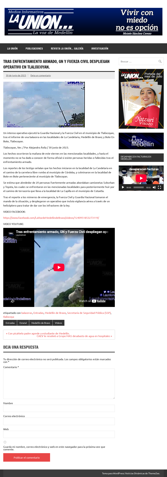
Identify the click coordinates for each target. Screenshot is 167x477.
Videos (58, 322)
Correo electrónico (14, 416)
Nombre (8, 403)
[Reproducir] (123, 187)
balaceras (26, 312)
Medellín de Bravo (55, 312)
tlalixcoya (8, 316)
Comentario (11, 367)
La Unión (12, 48)
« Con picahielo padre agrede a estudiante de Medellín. (38, 333)
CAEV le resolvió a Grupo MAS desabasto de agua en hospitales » (74, 335)
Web (6, 429)
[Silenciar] (154, 187)
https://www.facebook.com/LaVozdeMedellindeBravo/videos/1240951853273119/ (51, 217)
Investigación (99, 48)
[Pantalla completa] (159, 187)
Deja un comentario (40, 75)
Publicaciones (34, 48)
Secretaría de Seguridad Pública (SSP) (89, 312)
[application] (141, 178)
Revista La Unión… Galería (67, 48)
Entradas (38, 312)
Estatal (23, 322)
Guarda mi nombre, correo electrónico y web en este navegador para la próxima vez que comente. (54, 448)
